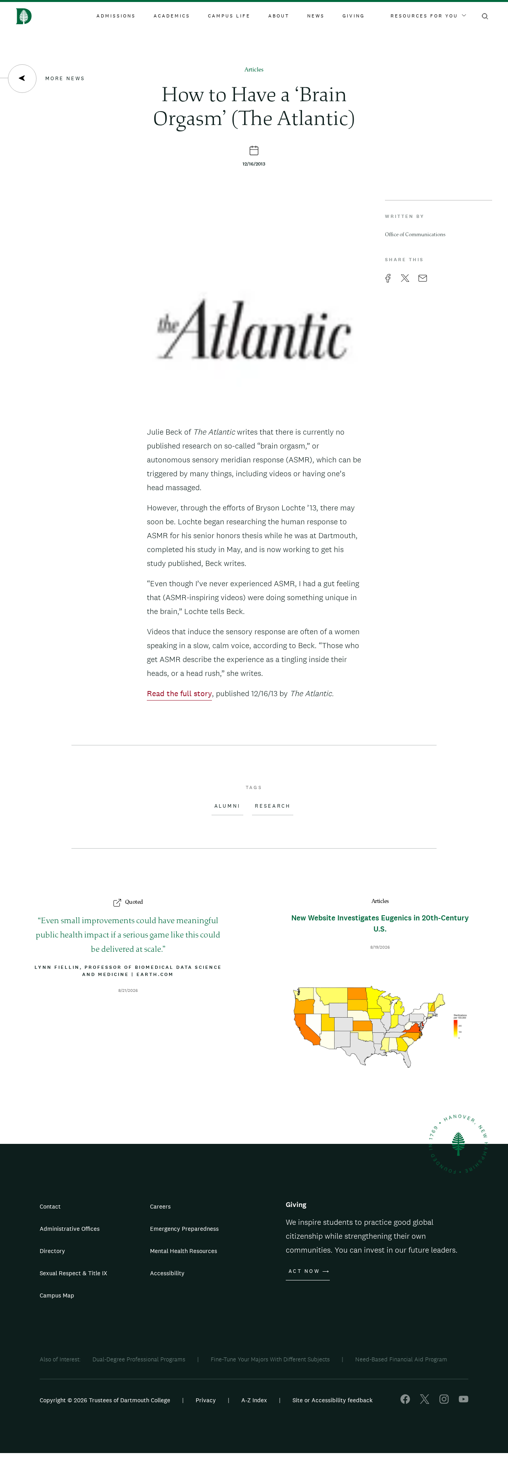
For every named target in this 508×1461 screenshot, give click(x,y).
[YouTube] (463, 1401)
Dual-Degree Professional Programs (138, 1359)
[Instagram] (444, 1401)
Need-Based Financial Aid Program (401, 1359)
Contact (50, 1206)
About (278, 16)
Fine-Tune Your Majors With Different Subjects (270, 1359)
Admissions (116, 16)
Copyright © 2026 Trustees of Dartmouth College (105, 1400)
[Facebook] (405, 1401)
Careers (160, 1206)
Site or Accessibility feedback (332, 1400)
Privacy (206, 1400)
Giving (354, 16)
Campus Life (229, 16)
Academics (172, 16)
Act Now (304, 1271)
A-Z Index (254, 1400)
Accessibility (167, 1273)
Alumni (227, 806)
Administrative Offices (70, 1228)
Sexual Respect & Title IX (73, 1273)
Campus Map (57, 1295)
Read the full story (179, 693)
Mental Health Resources (183, 1251)
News (316, 16)
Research (273, 806)
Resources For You (424, 16)
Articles (254, 70)
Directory (52, 1251)
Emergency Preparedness (184, 1228)
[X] (424, 1401)
